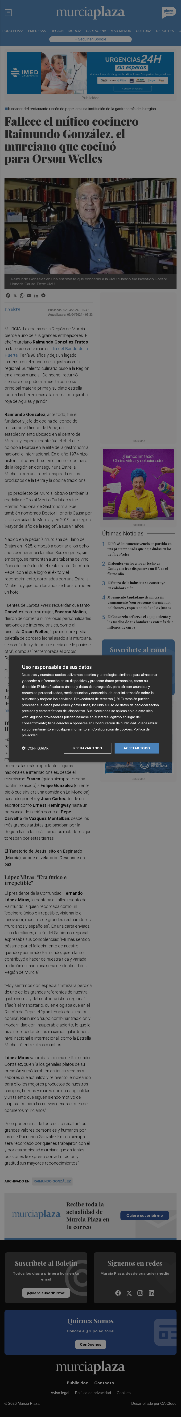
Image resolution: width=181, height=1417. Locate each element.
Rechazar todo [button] (87, 748)
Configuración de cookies (112, 729)
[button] (35, 748)
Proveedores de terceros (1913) (99, 699)
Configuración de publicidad (114, 723)
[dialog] (90, 708)
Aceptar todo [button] (137, 748)
